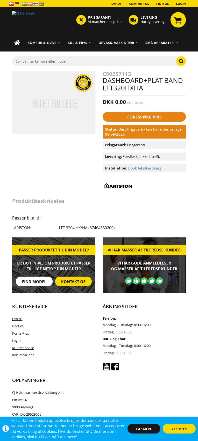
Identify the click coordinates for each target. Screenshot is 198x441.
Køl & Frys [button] (77, 42)
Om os (116, 3)
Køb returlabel (23, 355)
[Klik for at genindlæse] (23, 20)
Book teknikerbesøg (144, 168)
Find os (162, 3)
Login (181, 3)
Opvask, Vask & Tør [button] (116, 42)
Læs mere (144, 429)
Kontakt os (139, 3)
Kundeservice (23, 347)
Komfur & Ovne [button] (42, 42)
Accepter (179, 429)
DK (16, 3)
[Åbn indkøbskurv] (178, 20)
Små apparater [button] (159, 42)
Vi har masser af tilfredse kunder (144, 250)
